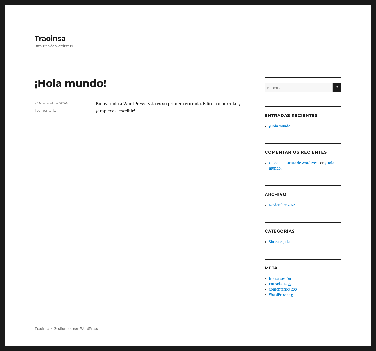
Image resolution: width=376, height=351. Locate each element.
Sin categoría (279, 242)
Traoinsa (50, 38)
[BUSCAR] (337, 87)
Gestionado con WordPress (76, 328)
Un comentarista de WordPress (294, 163)
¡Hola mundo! (70, 83)
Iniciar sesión (280, 278)
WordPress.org (281, 295)
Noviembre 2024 (282, 205)
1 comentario (45, 110)
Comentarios (283, 289)
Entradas (280, 284)
